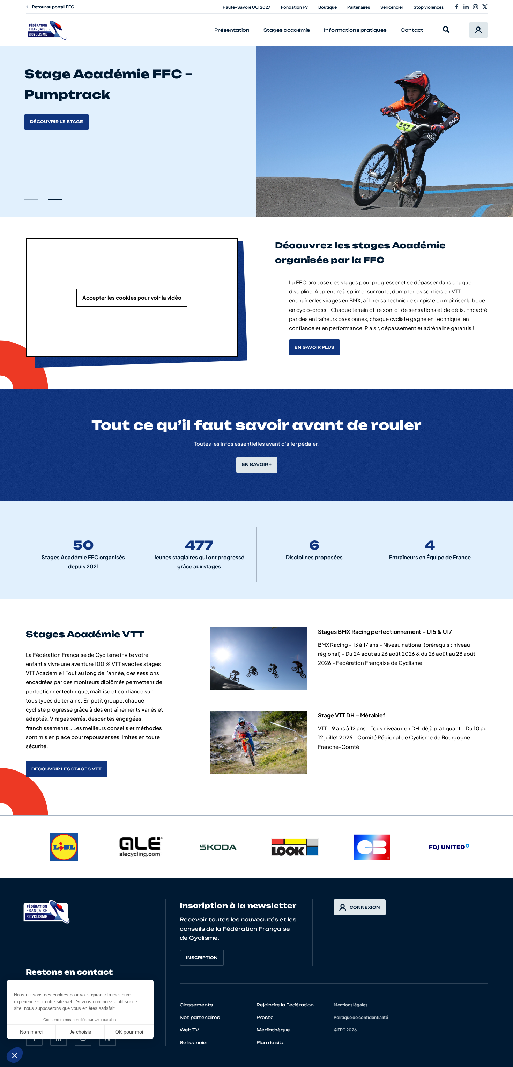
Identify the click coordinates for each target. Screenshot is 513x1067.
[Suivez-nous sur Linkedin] (466, 6)
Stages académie (286, 30)
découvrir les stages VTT (66, 769)
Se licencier (391, 7)
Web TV (189, 1030)
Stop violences (429, 7)
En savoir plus (314, 347)
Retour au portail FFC (53, 6)
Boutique (327, 7)
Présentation (232, 30)
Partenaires (358, 7)
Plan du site (270, 1042)
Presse (265, 1017)
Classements (196, 1004)
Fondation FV (294, 7)
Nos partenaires (200, 1017)
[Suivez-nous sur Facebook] (456, 6)
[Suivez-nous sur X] (485, 6)
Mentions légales (350, 1004)
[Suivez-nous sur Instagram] (475, 6)
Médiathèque (273, 1030)
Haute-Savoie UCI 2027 (246, 7)
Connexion (365, 907)
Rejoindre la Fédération (285, 1004)
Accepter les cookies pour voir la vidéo (131, 297)
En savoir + (257, 464)
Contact (412, 30)
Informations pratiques (355, 30)
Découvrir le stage (56, 121)
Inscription (202, 957)
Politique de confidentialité (361, 1017)
